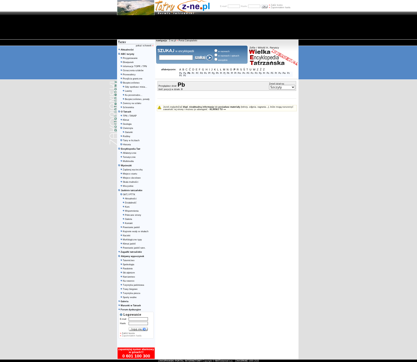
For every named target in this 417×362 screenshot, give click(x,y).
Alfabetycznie (129, 153)
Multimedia (128, 161)
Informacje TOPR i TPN (135, 66)
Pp (260, 73)
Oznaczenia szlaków (133, 70)
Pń (248, 73)
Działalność (131, 203)
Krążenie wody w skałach (135, 231)
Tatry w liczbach (131, 140)
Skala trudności (130, 182)
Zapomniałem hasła (279, 7)
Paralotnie (128, 268)
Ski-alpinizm (129, 273)
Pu (279, 73)
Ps (268, 73)
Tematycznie (129, 157)
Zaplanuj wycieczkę (133, 169)
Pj (224, 73)
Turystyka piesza (131, 293)
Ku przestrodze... (133, 95)
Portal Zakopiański (188, 40)
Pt (276, 73)
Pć (197, 73)
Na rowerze (128, 281)
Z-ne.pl (173, 40)
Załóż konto (276, 5)
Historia (127, 144)
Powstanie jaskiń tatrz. (134, 248)
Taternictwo (128, 260)
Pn (244, 73)
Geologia (127, 124)
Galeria (128, 219)
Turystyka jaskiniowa (133, 285)
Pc (193, 73)
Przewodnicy (129, 74)
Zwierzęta (128, 128)
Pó (256, 73)
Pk (228, 73)
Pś (272, 73)
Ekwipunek (128, 62)
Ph (217, 73)
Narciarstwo (129, 277)
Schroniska (128, 107)
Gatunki (129, 132)
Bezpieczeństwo (131, 83)
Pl (232, 73)
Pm (239, 73)
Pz (288, 73)
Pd (201, 73)
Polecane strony (133, 215)
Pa (180, 73)
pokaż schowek (144, 45)
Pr (264, 73)
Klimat (126, 120)
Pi (221, 73)
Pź (180, 75)
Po (252, 73)
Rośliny (126, 136)
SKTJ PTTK (129, 194)
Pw (284, 73)
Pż (184, 75)
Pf (209, 73)
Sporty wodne (130, 297)
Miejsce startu (130, 174)
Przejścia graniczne (132, 78)
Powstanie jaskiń (131, 227)
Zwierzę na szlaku (132, 103)
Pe (205, 73)
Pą (184, 73)
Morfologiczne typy (132, 239)
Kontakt (129, 223)
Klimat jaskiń (129, 244)
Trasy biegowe (130, 289)
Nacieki (126, 235)
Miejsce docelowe (132, 178)
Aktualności (131, 198)
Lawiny (128, 91)
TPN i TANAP (130, 116)
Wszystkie (128, 186)
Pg (213, 73)
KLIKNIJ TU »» (218, 109)
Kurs (127, 207)
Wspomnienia (132, 211)
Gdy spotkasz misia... (136, 87)
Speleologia (128, 264)
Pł (235, 73)
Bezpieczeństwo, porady (137, 99)
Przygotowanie (130, 58)
